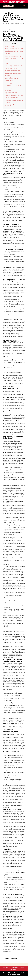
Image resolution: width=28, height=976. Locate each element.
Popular (6, 63)
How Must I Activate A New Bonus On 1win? (14, 82)
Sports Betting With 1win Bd (11, 68)
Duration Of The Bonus (10, 46)
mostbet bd (5, 222)
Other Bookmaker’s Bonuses (11, 92)
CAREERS (22, 967)
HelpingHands (7, 23)
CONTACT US (13, 969)
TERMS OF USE (15, 967)
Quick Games (7, 75)
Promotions (7, 72)
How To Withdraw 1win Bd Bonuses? (13, 73)
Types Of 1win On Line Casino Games (13, 55)
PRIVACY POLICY (6, 967)
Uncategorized (21, 23)
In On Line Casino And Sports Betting (13, 85)
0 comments (5, 25)
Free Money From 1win (10, 99)
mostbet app (10, 338)
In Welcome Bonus (9, 80)
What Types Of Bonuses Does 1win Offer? (14, 95)
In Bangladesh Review (9, 83)
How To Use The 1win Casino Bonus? (13, 56)
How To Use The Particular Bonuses (12, 70)
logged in (11, 960)
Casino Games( (8, 90)
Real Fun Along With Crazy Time (12, 78)
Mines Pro (7, 61)
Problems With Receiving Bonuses (12, 97)
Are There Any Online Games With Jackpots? (14, 77)
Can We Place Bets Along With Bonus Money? (14, 44)
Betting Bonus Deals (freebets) (11, 93)
